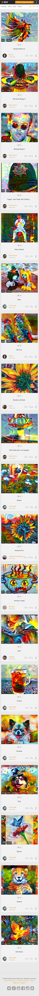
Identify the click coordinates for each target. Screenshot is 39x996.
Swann (19, 500)
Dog (19, 801)
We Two (19, 350)
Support (23, 983)
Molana (12, 607)
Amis (19, 299)
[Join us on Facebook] (23, 988)
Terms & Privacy (9, 981)
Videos (20, 6)
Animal (19, 902)
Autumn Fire (19, 550)
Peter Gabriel (19, 249)
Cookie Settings (22, 981)
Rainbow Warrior (19, 49)
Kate (10, 406)
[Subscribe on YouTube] (18, 988)
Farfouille (12, 306)
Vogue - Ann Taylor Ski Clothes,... (19, 199)
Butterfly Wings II (19, 99)
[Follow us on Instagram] (27, 988)
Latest (10, 6)
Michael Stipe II (19, 149)
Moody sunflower (19, 400)
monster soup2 (19, 601)
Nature (19, 851)
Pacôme (19, 751)
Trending (3, 6)
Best (14, 6)
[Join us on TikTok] (14, 988)
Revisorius (13, 105)
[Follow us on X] (32, 988)
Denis (11, 55)
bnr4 (19, 651)
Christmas (19, 952)
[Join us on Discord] (9, 988)
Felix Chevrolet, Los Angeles (19, 450)
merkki (11, 657)
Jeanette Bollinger (16, 556)
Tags (31, 981)
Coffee (19, 701)
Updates (16, 983)
